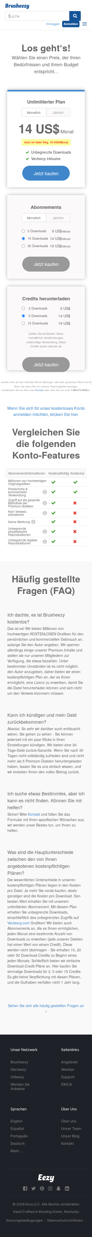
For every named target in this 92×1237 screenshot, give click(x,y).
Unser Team (71, 1128)
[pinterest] (42, 1188)
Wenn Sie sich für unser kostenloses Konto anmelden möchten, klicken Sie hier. (46, 411)
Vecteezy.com (18, 922)
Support (68, 1077)
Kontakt (40, 390)
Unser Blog (70, 1136)
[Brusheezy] (17, 6)
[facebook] (25, 1188)
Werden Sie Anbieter (20, 1086)
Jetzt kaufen (46, 173)
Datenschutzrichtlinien (65, 1220)
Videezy (17, 1077)
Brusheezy (19, 1062)
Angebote (69, 1062)
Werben (67, 1069)
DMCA (66, 1084)
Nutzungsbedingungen (24, 1220)
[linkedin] (67, 1188)
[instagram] (50, 1188)
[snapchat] (58, 1188)
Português (19, 1136)
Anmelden (71, 24)
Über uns (68, 1121)
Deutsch (17, 1143)
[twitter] (33, 1188)
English (16, 1121)
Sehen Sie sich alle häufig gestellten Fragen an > (46, 1008)
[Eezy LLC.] (46, 1178)
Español (17, 1128)
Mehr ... (16, 1151)
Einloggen (53, 24)
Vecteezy (18, 1069)
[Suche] (75, 16)
